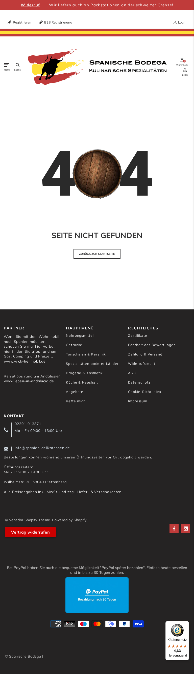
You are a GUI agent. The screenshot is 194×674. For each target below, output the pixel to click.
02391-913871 (28, 424)
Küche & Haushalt (82, 382)
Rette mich (76, 401)
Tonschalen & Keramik (86, 354)
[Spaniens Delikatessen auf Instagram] (185, 528)
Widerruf (30, 5)
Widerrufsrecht (141, 363)
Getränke (74, 345)
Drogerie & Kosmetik (84, 373)
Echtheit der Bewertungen (152, 345)
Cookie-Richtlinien (144, 391)
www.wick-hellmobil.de (25, 361)
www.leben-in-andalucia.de (29, 381)
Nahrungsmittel (80, 335)
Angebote (74, 391)
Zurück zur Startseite (97, 254)
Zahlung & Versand (145, 354)
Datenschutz (139, 382)
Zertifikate (137, 335)
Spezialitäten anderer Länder (92, 363)
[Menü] (186, 624)
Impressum (137, 401)
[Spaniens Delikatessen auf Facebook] (174, 528)
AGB (132, 373)
